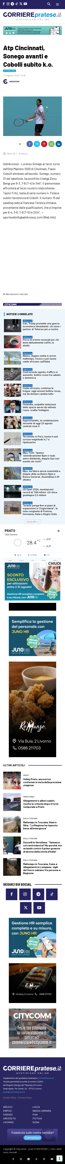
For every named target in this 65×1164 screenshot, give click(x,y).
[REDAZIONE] (6, 81)
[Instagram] (8, 4)
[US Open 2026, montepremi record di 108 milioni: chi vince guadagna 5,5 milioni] (12, 491)
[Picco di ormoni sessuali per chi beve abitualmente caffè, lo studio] (12, 341)
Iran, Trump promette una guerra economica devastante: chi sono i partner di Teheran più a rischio (42, 326)
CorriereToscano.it (46, 1078)
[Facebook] (4, 4)
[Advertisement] (32, 258)
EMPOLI (7, 1110)
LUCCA (36, 1106)
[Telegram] (12, 4)
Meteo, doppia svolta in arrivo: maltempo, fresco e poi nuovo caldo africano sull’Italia (39, 358)
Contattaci (32, 1138)
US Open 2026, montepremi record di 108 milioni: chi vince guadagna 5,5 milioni (40, 492)
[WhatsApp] (51, 144)
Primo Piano (28, 797)
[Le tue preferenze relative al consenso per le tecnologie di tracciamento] (59, 1158)
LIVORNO (8, 1122)
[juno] (32, 599)
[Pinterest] (44, 144)
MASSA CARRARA (41, 1110)
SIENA (35, 1122)
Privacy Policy (25, 1097)
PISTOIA (37, 1118)
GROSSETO (9, 1118)
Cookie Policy (9, 1097)
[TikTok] (17, 4)
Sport (26, 775)
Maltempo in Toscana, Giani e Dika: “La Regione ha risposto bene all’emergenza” (40, 825)
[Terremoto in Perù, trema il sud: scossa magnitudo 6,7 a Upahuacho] (12, 438)
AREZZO (7, 1106)
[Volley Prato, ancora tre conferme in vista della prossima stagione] (12, 780)
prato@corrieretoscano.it (14, 1092)
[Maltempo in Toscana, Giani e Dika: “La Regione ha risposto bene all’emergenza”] (12, 824)
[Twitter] (21, 4)
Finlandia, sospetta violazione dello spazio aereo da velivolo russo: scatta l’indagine (39, 407)
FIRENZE (8, 1114)
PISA (35, 1114)
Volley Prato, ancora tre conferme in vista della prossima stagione (42, 782)
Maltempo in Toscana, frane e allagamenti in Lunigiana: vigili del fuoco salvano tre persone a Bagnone (41, 868)
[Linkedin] (59, 144)
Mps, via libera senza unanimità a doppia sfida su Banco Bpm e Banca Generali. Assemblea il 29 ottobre (41, 475)
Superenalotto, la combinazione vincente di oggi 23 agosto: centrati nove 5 (41, 423)
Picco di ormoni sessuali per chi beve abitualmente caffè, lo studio (41, 342)
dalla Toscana (30, 818)
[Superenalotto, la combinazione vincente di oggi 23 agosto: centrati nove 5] (12, 422)
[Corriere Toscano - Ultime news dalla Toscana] (32, 16)
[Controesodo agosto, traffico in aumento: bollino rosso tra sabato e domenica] (12, 374)
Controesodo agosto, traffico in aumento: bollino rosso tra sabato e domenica (42, 375)
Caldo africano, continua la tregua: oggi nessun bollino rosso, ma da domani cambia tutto (42, 391)
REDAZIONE (14, 81)
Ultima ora (9, 71)
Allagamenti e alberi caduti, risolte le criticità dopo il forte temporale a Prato (41, 803)
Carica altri (31, 521)
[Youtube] (25, 4)
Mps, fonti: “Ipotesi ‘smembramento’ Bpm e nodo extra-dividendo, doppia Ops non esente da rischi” (41, 457)
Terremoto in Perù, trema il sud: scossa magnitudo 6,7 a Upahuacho (40, 439)
